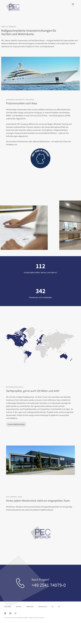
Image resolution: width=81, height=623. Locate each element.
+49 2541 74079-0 (49, 585)
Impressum (29, 607)
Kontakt (19, 607)
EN (59, 607)
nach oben (7, 607)
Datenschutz (42, 607)
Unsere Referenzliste (16, 424)
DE (53, 607)
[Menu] (73, 4)
